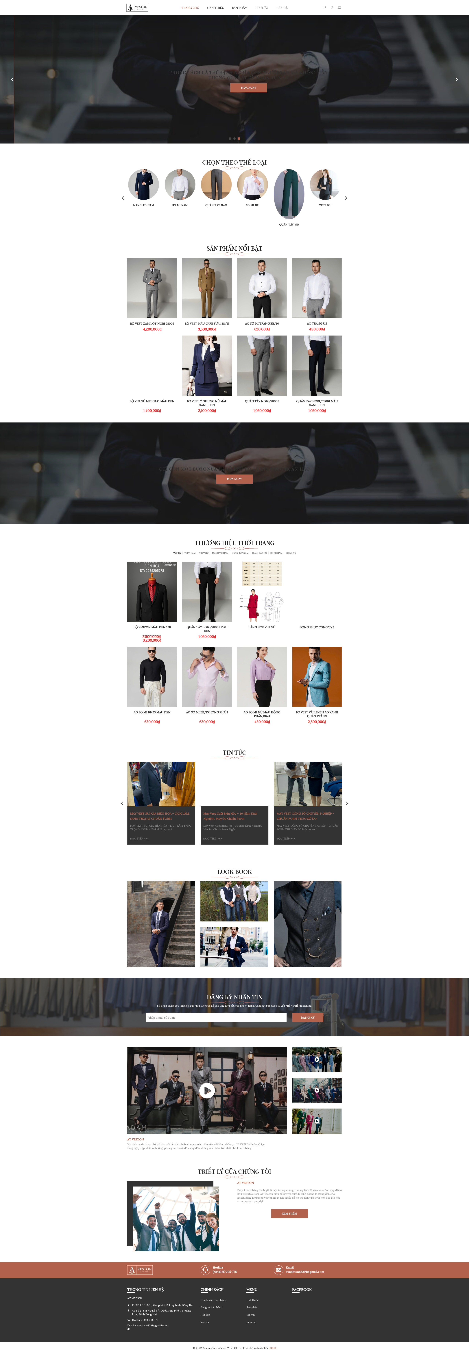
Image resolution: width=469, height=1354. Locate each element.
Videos (205, 1322)
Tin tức (261, 8)
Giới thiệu (215, 8)
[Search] (325, 7)
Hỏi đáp (205, 1314)
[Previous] (12, 79)
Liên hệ (282, 8)
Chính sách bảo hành (213, 1300)
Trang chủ (190, 8)
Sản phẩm (240, 8)
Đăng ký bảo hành (211, 1307)
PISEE (272, 1348)
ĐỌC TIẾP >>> (139, 838)
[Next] (456, 79)
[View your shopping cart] (339, 7)
